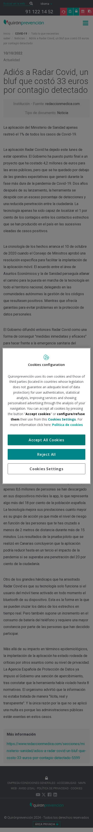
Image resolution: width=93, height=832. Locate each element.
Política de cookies (67, 424)
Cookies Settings (46, 468)
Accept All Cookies (46, 439)
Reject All (46, 454)
